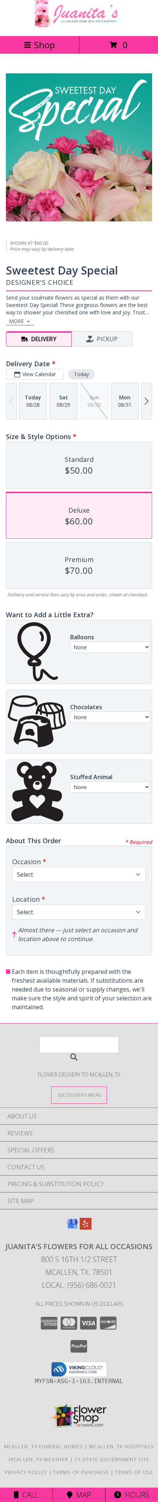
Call (29, 1495)
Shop (44, 45)
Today (81, 374)
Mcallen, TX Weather (39, 1459)
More (16, 321)
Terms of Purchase (81, 1472)
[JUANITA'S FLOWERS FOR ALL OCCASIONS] (79, 25)
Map (81, 1495)
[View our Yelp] (85, 1227)
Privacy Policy (26, 1472)
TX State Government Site (112, 1459)
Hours (135, 1495)
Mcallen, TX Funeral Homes (43, 1446)
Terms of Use (134, 1472)
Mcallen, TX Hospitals (121, 1446)
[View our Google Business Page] (72, 1227)
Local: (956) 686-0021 (79, 1285)
